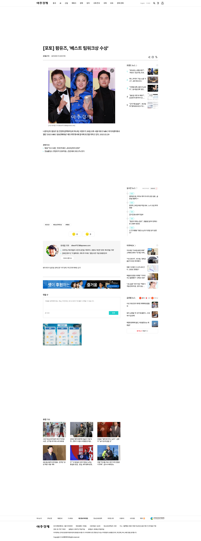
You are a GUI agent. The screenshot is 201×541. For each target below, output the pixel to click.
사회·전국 (96, 3)
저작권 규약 (111, 518)
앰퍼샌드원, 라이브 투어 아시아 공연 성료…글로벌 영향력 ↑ (143, 197)
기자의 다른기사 (67, 258)
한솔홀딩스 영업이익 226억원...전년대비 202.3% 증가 (65, 151)
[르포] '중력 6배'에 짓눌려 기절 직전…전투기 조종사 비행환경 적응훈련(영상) (81, 440)
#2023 (47, 225)
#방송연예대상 (57, 225)
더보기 (136, 331)
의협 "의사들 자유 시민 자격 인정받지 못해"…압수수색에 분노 (108, 463)
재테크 (74, 3)
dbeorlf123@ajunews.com (80, 246)
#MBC (68, 225)
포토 (111, 3)
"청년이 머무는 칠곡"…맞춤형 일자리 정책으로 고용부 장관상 (143, 222)
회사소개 (39, 518)
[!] (157, 65)
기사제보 (70, 518)
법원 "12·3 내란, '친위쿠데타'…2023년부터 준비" (62, 148)
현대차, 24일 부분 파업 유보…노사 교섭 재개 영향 (143, 206)
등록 (113, 313)
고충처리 (121, 518)
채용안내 (59, 518)
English (142, 3)
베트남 (156, 298)
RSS (141, 518)
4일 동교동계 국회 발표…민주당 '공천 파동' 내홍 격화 (54, 463)
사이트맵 (132, 518)
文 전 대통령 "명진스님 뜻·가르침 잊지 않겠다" (143, 232)
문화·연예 (120, 3)
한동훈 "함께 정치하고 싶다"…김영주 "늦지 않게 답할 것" (108, 440)
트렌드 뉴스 (131, 65)
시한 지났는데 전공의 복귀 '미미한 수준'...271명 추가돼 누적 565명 (54, 440)
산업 (66, 3)
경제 (81, 3)
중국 (54, 3)
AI (60, 3)
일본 (149, 298)
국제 (105, 3)
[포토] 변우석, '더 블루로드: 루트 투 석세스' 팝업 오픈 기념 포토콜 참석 (84, 253)
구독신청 (49, 518)
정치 (88, 3)
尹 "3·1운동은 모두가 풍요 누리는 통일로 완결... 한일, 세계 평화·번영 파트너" (81, 463)
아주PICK (130, 245)
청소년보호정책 (97, 518)
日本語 (148, 3)
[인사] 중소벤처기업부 (136, 215)
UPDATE (153, 188)
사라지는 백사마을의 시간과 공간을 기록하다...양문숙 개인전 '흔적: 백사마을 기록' (88, 250)
